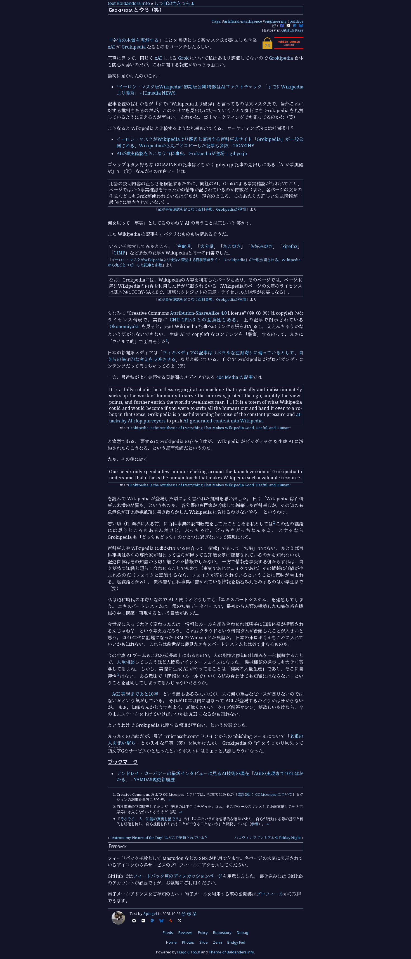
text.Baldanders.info (129, 3)
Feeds (168, 932)
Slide (203, 942)
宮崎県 (184, 246)
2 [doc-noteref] (274, 522)
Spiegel (150, 913)
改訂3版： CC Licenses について (264, 794)
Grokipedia (134, 47)
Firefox (289, 246)
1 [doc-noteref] (167, 340)
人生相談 (126, 662)
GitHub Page (292, 30)
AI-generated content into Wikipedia (223, 421)
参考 (254, 823)
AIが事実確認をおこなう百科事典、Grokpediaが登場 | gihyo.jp (182, 153)
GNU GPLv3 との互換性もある (203, 320)
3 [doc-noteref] (118, 674)
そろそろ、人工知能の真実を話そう (149, 818)
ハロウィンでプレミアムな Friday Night (268, 837)
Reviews (185, 932)
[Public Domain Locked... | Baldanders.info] (282, 48)
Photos (188, 942)
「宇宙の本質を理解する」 (136, 40)
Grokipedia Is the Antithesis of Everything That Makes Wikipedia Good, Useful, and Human (208, 427)
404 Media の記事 (234, 377)
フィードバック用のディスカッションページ (178, 876)
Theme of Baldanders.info (231, 952)
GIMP (119, 253)
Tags (216, 21)
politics (296, 21)
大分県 (207, 246)
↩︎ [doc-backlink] (169, 799)
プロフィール (269, 894)
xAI (111, 47)
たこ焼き (232, 246)
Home (171, 942)
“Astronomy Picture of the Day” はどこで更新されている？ (159, 837)
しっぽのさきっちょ (174, 3)
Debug (242, 932)
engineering (276, 21)
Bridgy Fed (236, 942)
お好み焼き (261, 246)
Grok (183, 58)
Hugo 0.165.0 (188, 952)
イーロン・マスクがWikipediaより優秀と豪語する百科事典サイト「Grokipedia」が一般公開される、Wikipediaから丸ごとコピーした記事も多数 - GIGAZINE (210, 142)
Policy (203, 932)
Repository (222, 932)
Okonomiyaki (124, 326)
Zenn (217, 942)
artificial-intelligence (243, 21)
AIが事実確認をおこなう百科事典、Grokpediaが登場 (202, 209)
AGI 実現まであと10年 (135, 694)
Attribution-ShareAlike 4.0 (198, 313)
